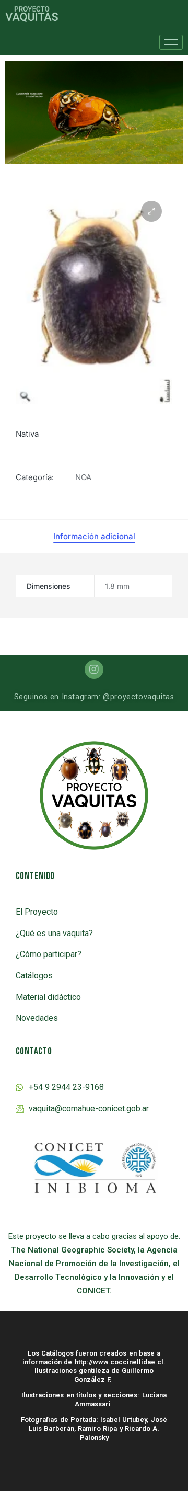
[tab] (94, 536)
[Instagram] (94, 669)
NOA (83, 477)
